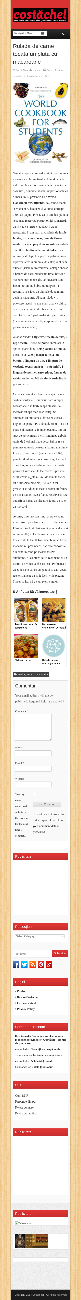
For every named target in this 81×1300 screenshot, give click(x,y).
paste (29, 674)
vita (46, 674)
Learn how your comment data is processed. (48, 826)
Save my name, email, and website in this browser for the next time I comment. (22, 814)
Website (19, 778)
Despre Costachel (27, 997)
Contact (21, 991)
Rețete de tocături (35, 76)
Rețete (49, 70)
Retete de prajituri (26, 1113)
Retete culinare (24, 1107)
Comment (21, 711)
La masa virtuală (27, 1003)
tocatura (38, 674)
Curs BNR (22, 1095)
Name (19, 747)
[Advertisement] (48, 888)
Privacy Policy (26, 1009)
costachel (37, 70)
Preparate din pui (25, 1101)
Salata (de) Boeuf (41, 1061)
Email (19, 763)
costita (21, 674)
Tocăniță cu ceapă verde (45, 1049)
